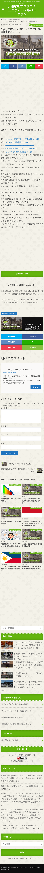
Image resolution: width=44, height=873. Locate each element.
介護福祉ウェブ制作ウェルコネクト (22, 859)
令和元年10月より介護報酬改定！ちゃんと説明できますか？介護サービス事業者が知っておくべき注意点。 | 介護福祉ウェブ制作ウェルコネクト (22, 799)
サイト (3, 443)
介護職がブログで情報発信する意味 (16, 724)
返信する (35, 387)
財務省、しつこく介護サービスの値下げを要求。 (21, 793)
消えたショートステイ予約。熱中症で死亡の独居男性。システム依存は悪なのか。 (28, 656)
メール (4, 435)
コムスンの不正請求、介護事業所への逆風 (22, 139)
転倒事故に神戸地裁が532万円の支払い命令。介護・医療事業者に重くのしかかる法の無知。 (22, 666)
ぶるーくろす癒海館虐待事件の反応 (20, 152)
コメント (5, 408)
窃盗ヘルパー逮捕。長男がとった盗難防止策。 (20, 786)
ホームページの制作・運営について (16, 711)
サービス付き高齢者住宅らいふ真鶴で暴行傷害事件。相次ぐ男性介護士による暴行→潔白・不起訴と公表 (21, 778)
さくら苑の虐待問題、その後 (17, 142)
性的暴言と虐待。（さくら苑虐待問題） (21, 149)
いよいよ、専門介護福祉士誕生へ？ (20, 145)
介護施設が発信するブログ (12, 717)
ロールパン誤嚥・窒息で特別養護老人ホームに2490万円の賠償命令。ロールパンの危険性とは (21, 647)
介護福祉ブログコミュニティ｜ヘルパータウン (22, 10)
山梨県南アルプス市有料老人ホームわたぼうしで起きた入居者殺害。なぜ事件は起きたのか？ (21, 686)
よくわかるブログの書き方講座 (14, 704)
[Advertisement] (22, 89)
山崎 (34, 828)
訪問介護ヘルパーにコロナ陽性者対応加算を (28, 674)
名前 (3, 426)
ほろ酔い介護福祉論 (9, 313)
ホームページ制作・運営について (22, 755)
